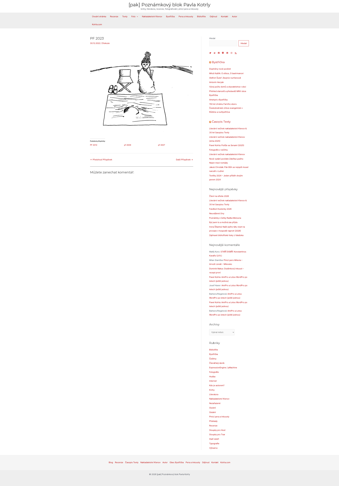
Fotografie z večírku (218, 150)
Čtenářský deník (216, 363)
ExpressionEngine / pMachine (223, 367)
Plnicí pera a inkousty (219, 416)
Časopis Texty (221, 121)
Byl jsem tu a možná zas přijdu (223, 222)
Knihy (212, 390)
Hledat (212, 38)
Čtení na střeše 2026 (219, 196)
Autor (234, 16)
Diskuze (106, 43)
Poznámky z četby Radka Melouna (225, 218)
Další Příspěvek (184, 159)
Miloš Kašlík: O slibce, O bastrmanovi (226, 73)
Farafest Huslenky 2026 (220, 209)
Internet (213, 381)
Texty (124, 16)
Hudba (212, 376)
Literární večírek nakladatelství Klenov (227, 154)
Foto (133, 16)
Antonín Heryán (216, 82)
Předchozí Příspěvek (101, 159)
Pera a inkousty (186, 16)
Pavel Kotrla (214, 277)
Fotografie (214, 372)
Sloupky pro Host (217, 430)
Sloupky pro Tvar (217, 434)
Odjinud (213, 16)
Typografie (214, 443)
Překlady (213, 421)
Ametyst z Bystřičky (218, 99)
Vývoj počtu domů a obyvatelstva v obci (227, 86)
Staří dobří (214, 439)
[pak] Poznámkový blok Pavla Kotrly (169, 5)
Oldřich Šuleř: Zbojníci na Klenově (225, 78)
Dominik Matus (216, 268)
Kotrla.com (97, 24)
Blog (111, 462)
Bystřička (170, 16)
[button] (136, 17)
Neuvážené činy (216, 213)
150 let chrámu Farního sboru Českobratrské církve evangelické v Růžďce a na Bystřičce (226, 108)
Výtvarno (213, 448)
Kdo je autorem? (216, 385)
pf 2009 (127, 145)
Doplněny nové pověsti (220, 69)
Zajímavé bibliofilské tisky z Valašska (226, 235)
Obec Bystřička (177, 462)
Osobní (212, 407)
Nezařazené (214, 403)
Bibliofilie (201, 16)
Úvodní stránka (99, 16)
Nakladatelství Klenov (152, 16)
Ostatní (212, 412)
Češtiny (212, 358)
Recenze (114, 16)
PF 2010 (93, 145)
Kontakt (224, 16)
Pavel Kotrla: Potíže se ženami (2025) (226, 145)
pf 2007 (161, 145)
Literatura (213, 394)
